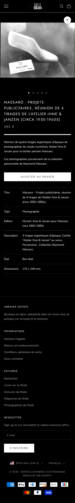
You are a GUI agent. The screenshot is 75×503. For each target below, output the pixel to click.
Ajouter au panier (37, 177)
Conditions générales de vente (23, 352)
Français (55, 463)
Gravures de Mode (15, 392)
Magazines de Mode (16, 398)
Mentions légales (14, 339)
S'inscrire (19, 448)
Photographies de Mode (19, 405)
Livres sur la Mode (15, 385)
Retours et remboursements (21, 345)
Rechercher (11, 378)
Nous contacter (13, 359)
